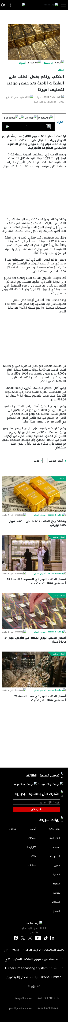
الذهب (62, 478)
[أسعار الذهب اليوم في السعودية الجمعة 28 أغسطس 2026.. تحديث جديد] (34, 553)
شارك (60, 122)
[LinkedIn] (31, 118)
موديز (36, 460)
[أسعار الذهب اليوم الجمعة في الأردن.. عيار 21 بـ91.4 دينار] (34, 611)
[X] (21, 118)
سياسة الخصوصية (23, 998)
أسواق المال (40, 515)
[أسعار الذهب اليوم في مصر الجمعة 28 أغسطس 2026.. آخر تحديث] (34, 669)
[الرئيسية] (51, 5)
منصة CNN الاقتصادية (48, 998)
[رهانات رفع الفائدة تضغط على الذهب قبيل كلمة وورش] (34, 494)
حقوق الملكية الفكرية (48, 1008)
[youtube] (38, 938)
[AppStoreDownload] (25, 785)
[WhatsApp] (45, 118)
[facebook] (16, 938)
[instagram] (30, 938)
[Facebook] (11, 118)
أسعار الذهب (55, 460)
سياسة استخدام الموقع (20, 1008)
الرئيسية (48, 63)
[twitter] (52, 938)
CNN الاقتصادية (46, 97)
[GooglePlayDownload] (50, 785)
